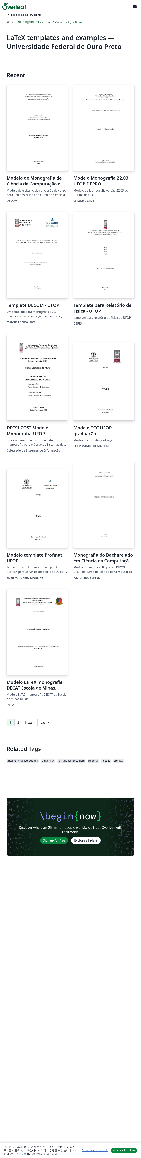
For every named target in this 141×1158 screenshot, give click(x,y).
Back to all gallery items (24, 14)
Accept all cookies (124, 1150)
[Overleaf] (14, 6)
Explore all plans (86, 840)
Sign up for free (54, 840)
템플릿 (29, 22)
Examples (44, 22)
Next (30, 723)
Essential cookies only (95, 1150)
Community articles (68, 22)
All (19, 22)
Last (46, 723)
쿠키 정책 (20, 1154)
